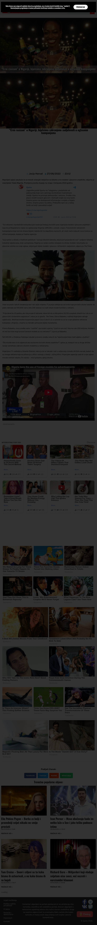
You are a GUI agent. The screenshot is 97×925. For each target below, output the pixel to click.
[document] (48, 462)
